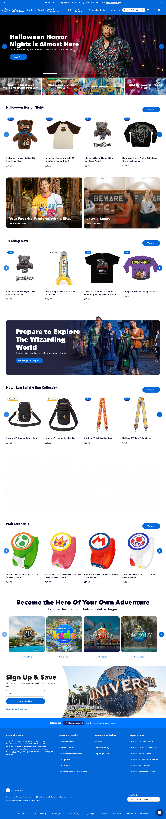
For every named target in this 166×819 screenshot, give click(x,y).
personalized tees (24, 749)
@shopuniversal (75, 723)
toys (34, 746)
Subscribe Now (25, 701)
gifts (14, 751)
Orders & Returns (67, 747)
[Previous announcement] (4, 2)
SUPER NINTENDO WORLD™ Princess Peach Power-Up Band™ (63, 575)
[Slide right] (159, 134)
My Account (99, 742)
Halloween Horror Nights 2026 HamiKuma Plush (20, 159)
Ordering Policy (101, 747)
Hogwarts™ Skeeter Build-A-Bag (21, 438)
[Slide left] (6, 134)
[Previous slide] (4, 46)
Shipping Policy (101, 753)
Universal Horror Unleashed (142, 771)
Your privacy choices (139, 814)
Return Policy (65, 765)
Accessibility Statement (111, 814)
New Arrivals (78, 10)
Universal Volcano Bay (140, 765)
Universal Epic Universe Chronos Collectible (60, 293)
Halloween (115, 10)
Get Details (27, 657)
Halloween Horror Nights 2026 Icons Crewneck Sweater (139, 159)
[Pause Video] (154, 506)
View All (151, 110)
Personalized (95, 10)
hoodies (9, 749)
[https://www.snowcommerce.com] (16, 790)
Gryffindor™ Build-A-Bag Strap (98, 438)
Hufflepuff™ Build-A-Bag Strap (136, 438)
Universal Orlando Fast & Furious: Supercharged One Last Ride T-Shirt (100, 293)
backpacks (41, 746)
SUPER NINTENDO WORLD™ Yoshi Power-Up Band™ (23, 575)
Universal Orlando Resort (141, 742)
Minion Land (23, 744)
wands (29, 746)
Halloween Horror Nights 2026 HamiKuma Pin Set (98, 159)
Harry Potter (40, 741)
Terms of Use (23, 814)
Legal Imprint (90, 814)
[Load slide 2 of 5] (66, 73)
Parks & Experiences (53, 10)
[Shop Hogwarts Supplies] (83, 345)
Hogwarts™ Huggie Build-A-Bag (60, 438)
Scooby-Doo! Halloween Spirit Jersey (140, 291)
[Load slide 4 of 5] (99, 73)
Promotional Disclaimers (70, 753)
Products (31, 10)
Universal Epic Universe (140, 753)
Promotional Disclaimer (17, 709)
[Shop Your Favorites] (83, 485)
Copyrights (56, 814)
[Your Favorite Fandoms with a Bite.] (44, 202)
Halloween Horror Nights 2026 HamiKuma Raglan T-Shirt (59, 159)
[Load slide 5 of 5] (116, 73)
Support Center (66, 742)
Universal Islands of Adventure (144, 759)
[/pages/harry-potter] (20, 86)
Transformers (11, 744)
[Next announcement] (161, 2)
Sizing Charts (65, 759)
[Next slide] (161, 46)
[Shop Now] (83, 46)
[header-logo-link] (13, 10)
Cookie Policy (73, 814)
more (19, 746)
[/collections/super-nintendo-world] (62, 86)
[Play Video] (148, 506)
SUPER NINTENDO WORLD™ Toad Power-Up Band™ (138, 575)
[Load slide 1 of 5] (50, 73)
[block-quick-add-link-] (25, 134)
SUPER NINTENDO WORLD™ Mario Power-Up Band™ (101, 575)
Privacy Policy (40, 814)
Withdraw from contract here (73, 771)
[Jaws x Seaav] (122, 202)
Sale (105, 10)
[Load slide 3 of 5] (83, 73)
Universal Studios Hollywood (143, 747)
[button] (41, 10)
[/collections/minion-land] (103, 86)
